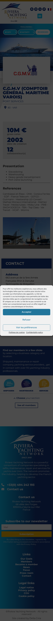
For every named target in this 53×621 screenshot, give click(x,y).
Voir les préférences (26, 327)
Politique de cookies (17, 332)
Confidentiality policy (34, 332)
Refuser (26, 319)
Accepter (26, 312)
